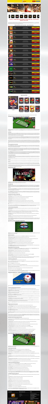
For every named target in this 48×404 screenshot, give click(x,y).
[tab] (28, 96)
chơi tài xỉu (34, 22)
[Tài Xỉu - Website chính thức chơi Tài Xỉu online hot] (24, 1)
